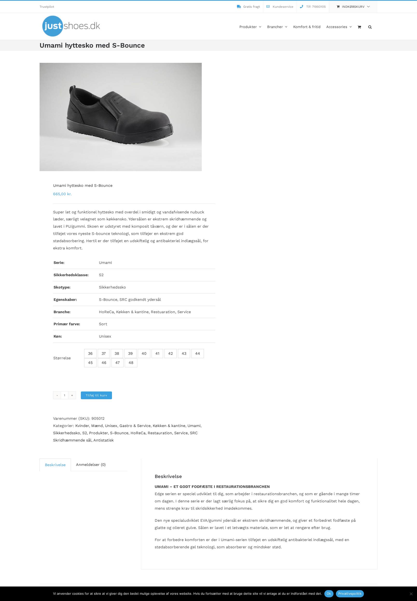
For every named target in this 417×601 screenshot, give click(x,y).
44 (197, 353)
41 (157, 353)
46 (104, 362)
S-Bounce (119, 433)
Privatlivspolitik (349, 593)
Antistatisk (103, 440)
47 (117, 362)
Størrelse (62, 358)
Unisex (111, 425)
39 (130, 353)
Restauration (160, 433)
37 (104, 353)
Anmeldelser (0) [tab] (91, 464)
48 (131, 362)
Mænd (97, 425)
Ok (329, 593)
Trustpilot (47, 6)
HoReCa (138, 433)
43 (184, 353)
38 (117, 353)
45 (90, 362)
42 (170, 353)
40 (144, 353)
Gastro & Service (135, 425)
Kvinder (82, 425)
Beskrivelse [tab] (55, 465)
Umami (194, 425)
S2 (84, 433)
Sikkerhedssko (66, 433)
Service (181, 433)
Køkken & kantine (169, 425)
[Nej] (411, 593)
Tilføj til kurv (96, 395)
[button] (370, 26)
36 (90, 353)
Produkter (98, 433)
